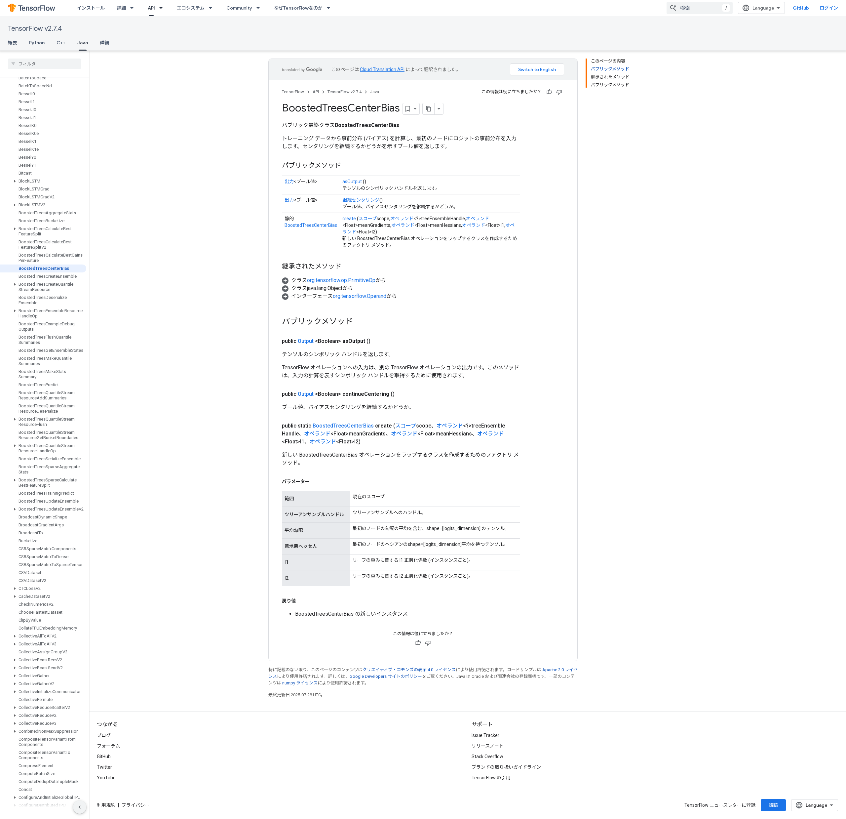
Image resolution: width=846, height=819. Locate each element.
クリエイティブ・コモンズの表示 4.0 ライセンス (409, 669)
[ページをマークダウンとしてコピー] (429, 108)
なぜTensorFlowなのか (298, 8)
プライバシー (135, 805)
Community (239, 8)
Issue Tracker (485, 735)
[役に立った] (549, 92)
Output (306, 341)
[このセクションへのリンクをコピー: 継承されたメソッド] (348, 267)
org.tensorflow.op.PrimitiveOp (341, 280)
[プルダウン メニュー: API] (163, 8)
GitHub (801, 8)
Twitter (104, 767)
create (349, 218)
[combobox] (700, 8)
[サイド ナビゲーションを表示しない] (79, 807)
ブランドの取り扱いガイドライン (506, 767)
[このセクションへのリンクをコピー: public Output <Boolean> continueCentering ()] (402, 394)
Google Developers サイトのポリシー (386, 676)
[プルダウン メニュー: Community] (260, 8)
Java (82, 43)
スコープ (368, 218)
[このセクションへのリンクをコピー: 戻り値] (302, 601)
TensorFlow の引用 (491, 777)
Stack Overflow (487, 756)
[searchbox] (44, 64)
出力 (289, 181)
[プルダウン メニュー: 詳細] (134, 8)
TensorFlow (293, 91)
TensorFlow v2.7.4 (35, 28)
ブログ (104, 735)
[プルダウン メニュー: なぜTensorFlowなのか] (330, 8)
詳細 (121, 8)
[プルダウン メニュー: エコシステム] (212, 8)
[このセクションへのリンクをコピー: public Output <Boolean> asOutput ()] (378, 341)
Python (37, 43)
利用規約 (106, 805)
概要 (12, 43)
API (151, 8)
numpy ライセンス (300, 682)
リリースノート (488, 746)
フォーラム (108, 746)
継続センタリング (360, 200)
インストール (91, 8)
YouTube (106, 777)
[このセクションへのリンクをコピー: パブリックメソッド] (347, 166)
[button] (43, 181)
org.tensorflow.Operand (359, 296)
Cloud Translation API (382, 69)
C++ (61, 43)
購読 (773, 805)
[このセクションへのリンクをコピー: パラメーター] (316, 481)
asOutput (352, 181)
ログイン (829, 8)
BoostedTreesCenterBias (311, 225)
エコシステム (191, 8)
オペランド (401, 218)
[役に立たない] (559, 92)
